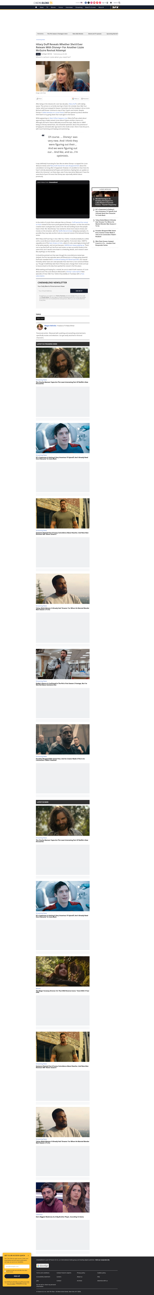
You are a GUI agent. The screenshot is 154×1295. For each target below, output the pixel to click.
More (100, 7)
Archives (79, 1281)
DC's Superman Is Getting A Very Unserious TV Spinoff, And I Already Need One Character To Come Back (106, 212)
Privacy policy (81, 1273)
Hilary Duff (72, 104)
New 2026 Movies (78, 34)
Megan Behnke (47, 54)
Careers (59, 1277)
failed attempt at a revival (53, 112)
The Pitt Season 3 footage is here (57, 34)
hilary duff (40, 319)
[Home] (36, 7)
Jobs (37, 1281)
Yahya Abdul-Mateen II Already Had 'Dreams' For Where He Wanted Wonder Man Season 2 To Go (105, 223)
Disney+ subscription (74, 272)
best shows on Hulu (56, 243)
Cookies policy (101, 1273)
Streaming (78, 7)
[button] (117, 3)
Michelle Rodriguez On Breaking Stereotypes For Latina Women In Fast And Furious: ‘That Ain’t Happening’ (105, 201)
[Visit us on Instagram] (91, 3)
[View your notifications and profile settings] (111, 2)
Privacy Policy (19, 1282)
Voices (61, 7)
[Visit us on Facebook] (86, 3)
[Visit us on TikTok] (100, 3)
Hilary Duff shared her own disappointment (64, 166)
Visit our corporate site (102, 1260)
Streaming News (40, 39)
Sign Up (17, 1276)
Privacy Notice (45, 297)
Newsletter (86, 98)
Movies (53, 7)
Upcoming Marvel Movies (114, 34)
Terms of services (60, 296)
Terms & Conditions (11, 1284)
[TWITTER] (45, 328)
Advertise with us (102, 1281)
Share (40, 98)
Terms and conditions (42, 1273)
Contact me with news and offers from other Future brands (16, 1271)
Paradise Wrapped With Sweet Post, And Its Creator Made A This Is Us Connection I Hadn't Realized (105, 233)
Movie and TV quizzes (94, 34)
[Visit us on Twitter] (89, 3)
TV (47, 7)
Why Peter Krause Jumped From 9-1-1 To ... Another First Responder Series (105, 243)
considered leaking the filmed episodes (66, 259)
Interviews (69, 7)
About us (79, 1277)
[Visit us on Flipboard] (97, 3)
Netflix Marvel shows (65, 231)
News (42, 7)
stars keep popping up (74, 245)
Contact (59, 1281)
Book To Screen (90, 7)
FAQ (98, 1277)
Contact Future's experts (64, 1273)
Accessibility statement (43, 1277)
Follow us (76, 98)
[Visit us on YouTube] (94, 3)
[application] (63, 199)
